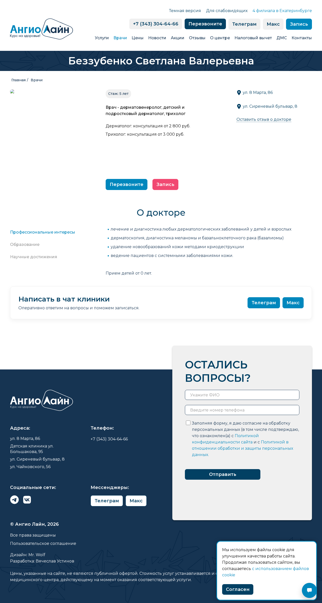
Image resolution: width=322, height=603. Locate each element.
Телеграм (244, 24)
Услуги (102, 37)
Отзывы (197, 37)
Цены (138, 37)
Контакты (302, 37)
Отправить (222, 474)
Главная (18, 80)
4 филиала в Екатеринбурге (282, 10)
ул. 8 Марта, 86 (258, 92)
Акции (177, 37)
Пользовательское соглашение (43, 543)
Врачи (120, 37)
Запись (299, 24)
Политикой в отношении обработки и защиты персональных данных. (242, 448)
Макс (273, 24)
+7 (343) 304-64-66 (155, 24)
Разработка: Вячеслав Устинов (42, 561)
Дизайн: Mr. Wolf (27, 554)
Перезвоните (205, 24)
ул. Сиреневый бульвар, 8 (270, 106)
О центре (220, 37)
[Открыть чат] (309, 590)
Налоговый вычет (253, 37)
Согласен (238, 589)
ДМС (281, 37)
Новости (157, 37)
